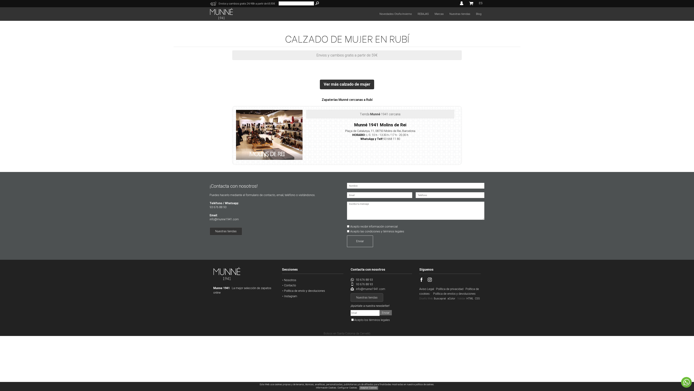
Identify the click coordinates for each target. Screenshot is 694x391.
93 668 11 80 (391, 139)
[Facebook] (423, 281)
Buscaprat (440, 298)
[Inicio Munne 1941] (226, 279)
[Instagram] (432, 281)
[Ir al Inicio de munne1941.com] (221, 18)
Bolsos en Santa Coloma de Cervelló (347, 333)
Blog (478, 14)
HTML (469, 298)
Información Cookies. (326, 387)
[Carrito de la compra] (471, 5)
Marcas (439, 14)
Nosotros (290, 280)
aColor (451, 298)
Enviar (360, 241)
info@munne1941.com (224, 219)
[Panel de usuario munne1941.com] (462, 5)
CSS (477, 298)
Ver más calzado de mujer (347, 84)
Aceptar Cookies (368, 387)
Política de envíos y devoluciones (454, 293)
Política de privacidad (449, 289)
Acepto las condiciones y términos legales (377, 231)
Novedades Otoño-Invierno (396, 14)
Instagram (290, 296)
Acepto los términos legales (372, 320)
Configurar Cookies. (347, 387)
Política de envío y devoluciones (304, 291)
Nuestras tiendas (459, 14)
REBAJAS (423, 14)
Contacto (290, 285)
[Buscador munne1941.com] (317, 3)
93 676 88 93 (218, 207)
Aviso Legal (426, 289)
